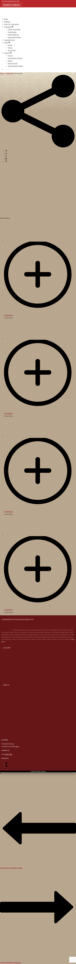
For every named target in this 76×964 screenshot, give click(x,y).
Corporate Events (9, 40)
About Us (7, 53)
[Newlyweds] (38, 213)
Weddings (7, 22)
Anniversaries (12, 32)
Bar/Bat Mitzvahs (13, 34)
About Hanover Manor (15, 58)
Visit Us (10, 55)
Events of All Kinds (14, 29)
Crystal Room (9, 73)
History (10, 61)
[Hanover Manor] (37, 738)
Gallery (6, 42)
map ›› (17, 746)
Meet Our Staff (12, 63)
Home (6, 19)
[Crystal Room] (40, 312)
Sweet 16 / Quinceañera (11, 24)
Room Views (12, 50)
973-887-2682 (2, 12)
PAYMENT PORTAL (11, 5)
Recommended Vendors (15, 66)
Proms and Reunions (14, 37)
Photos (10, 45)
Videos (10, 48)
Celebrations (8, 27)
